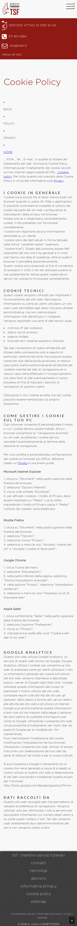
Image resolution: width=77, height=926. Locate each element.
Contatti (38, 863)
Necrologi (38, 870)
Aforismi (38, 878)
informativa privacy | (50, 913)
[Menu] (70, 6)
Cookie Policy (38, 894)
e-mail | (68, 913)
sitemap (42, 917)
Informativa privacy (38, 886)
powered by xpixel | (23, 913)
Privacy (59, 180)
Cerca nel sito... (12, 54)
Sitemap (38, 901)
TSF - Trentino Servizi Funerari (38, 855)
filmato (22, 463)
